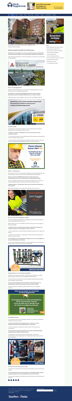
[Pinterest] (16, 380)
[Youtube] (20, 9)
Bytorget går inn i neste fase (51, 61)
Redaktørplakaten (11, 392)
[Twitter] (11, 9)
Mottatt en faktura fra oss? (19, 390)
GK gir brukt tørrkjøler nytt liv (51, 54)
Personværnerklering (27, 390)
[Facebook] (8, 9)
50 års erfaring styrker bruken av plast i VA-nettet (55, 47)
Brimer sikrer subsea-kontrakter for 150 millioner (55, 50)
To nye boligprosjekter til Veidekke (52, 63)
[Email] (18, 380)
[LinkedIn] (17, 9)
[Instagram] (14, 9)
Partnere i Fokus (11, 390)
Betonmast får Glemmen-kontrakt (52, 59)
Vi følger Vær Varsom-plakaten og (14, 391)
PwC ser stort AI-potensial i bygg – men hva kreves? (55, 57)
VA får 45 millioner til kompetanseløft (53, 52)
